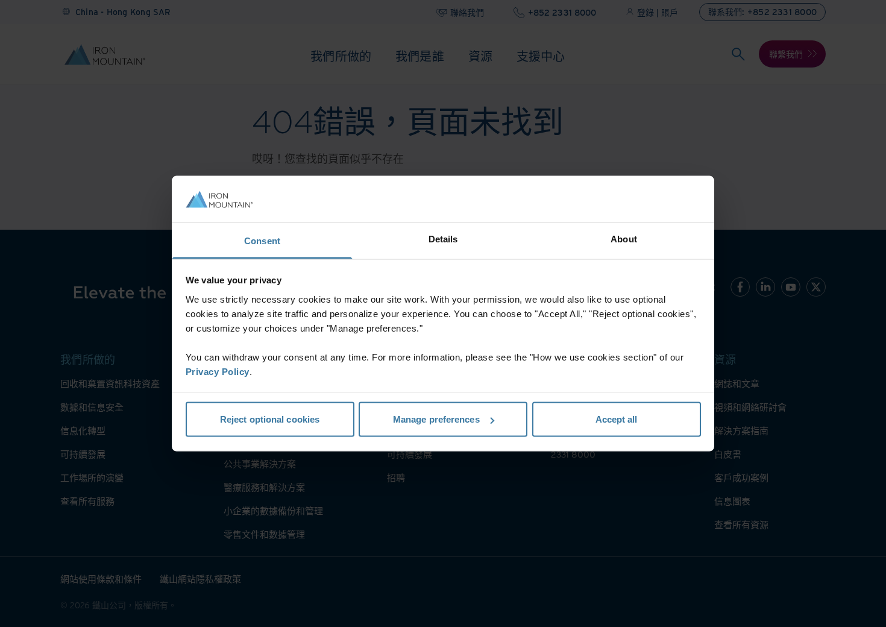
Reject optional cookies (269, 419)
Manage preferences (436, 419)
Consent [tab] (262, 240)
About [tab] (624, 238)
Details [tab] (443, 238)
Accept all (616, 419)
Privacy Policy (218, 371)
